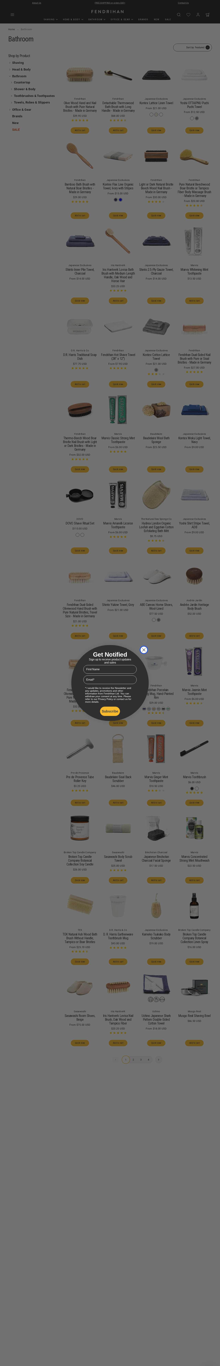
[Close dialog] (143, 649)
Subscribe (110, 711)
